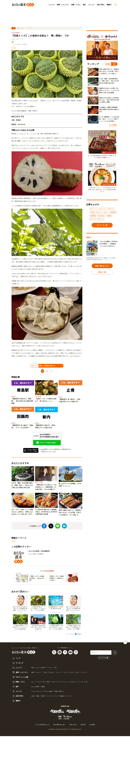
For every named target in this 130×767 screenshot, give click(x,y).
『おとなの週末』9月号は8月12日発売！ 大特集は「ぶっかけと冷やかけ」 (108, 244)
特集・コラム (76, 4)
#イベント (93, 209)
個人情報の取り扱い (60, 724)
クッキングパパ (36, 691)
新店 (43, 667)
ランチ (71, 672)
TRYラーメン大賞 (21, 677)
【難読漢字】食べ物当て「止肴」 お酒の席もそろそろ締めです (70, 400)
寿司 (32, 672)
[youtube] (70, 652)
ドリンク (69, 696)
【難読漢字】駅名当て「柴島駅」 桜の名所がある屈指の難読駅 (22, 401)
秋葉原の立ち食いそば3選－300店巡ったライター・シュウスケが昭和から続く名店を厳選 (109, 90)
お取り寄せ (100, 4)
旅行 (84, 4)
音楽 (48, 682)
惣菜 (43, 696)
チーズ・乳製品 (59, 696)
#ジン (106, 212)
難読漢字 (14, 396)
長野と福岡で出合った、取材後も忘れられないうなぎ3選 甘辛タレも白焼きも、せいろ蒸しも (70, 512)
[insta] (75, 652)
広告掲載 (92, 724)
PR (55, 667)
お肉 (32, 696)
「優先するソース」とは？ (48, 451)
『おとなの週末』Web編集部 (20, 44)
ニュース (51, 4)
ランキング (19, 663)
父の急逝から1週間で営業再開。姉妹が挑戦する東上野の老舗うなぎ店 (109, 109)
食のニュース (35, 667)
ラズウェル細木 (48, 691)
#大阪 (92, 212)
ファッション (64, 682)
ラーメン (58, 672)
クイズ (29, 28)
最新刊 (109, 4)
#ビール (101, 219)
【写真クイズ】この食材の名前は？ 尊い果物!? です (40, 35)
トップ (17, 658)
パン (65, 672)
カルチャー (73, 682)
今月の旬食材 (16, 32)
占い (32, 682)
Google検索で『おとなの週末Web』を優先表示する (55, 449)
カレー (39, 672)
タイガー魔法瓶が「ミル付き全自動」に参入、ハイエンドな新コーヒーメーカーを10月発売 (109, 119)
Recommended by (70, 634)
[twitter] (54, 652)
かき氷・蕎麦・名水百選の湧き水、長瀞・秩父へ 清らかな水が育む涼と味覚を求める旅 (22, 485)
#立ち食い (101, 216)
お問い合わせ (73, 724)
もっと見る (113, 125)
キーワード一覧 (103, 657)
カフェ (77, 672)
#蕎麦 (109, 216)
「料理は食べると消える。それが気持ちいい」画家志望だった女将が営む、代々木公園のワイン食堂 (45, 487)
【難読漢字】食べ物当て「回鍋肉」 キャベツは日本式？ (22, 426)
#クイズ (14, 48)
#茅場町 (113, 212)
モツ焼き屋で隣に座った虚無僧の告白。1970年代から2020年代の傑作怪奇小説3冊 (46, 512)
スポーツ (54, 682)
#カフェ (99, 212)
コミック (91, 4)
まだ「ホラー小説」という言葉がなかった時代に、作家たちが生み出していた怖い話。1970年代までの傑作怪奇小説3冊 (22, 512)
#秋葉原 (93, 216)
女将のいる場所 (38, 482)
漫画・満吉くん (59, 691)
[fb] (65, 652)
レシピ (81, 682)
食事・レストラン (63, 4)
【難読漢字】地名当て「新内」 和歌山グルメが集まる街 (46, 426)
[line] (60, 652)
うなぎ (45, 672)
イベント (49, 667)
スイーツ (84, 672)
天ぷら (51, 672)
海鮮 (38, 696)
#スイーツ (103, 209)
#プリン (111, 209)
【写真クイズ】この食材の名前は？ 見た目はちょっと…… (45, 400)
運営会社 (83, 724)
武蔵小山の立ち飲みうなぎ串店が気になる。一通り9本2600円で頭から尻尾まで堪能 (109, 100)
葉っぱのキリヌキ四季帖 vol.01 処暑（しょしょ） (70, 485)
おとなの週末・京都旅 (38, 686)
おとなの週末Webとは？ (42, 724)
